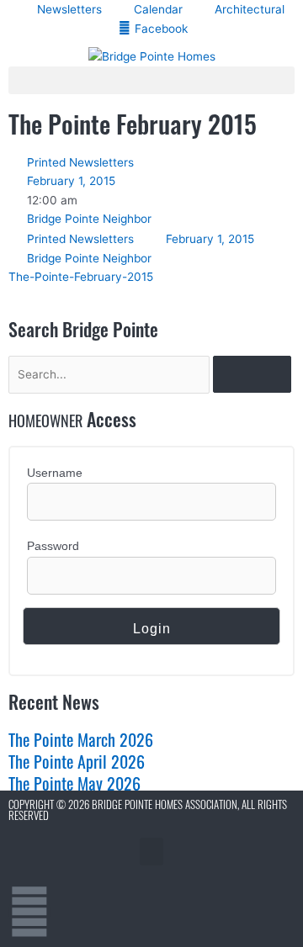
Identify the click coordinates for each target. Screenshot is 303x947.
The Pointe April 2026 (76, 761)
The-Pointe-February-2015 (80, 276)
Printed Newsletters (80, 162)
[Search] (252, 375)
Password (53, 546)
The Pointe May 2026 (74, 783)
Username (54, 473)
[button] (151, 80)
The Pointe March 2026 (80, 739)
